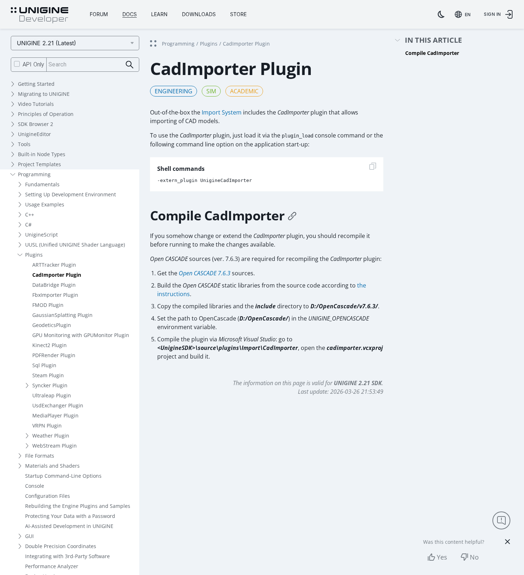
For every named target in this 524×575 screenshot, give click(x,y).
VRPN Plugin (47, 425)
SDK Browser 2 (35, 124)
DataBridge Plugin (54, 284)
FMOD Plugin (48, 304)
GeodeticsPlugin (51, 325)
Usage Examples (44, 204)
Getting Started (36, 83)
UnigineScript (41, 234)
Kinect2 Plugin (49, 345)
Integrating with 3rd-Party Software (67, 556)
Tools (24, 144)
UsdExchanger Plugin (57, 405)
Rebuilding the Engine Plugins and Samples (77, 505)
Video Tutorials (36, 103)
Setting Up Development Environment (70, 194)
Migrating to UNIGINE (44, 93)
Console (34, 485)
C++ (29, 214)
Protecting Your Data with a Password (70, 516)
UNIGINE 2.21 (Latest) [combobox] (46, 43)
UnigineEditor (34, 134)
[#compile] (292, 216)
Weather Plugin (50, 435)
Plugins (34, 254)
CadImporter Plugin (56, 274)
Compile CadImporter (432, 53)
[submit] (129, 65)
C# (28, 224)
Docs (129, 14)
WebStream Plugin (54, 445)
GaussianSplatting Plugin (62, 315)
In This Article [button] (433, 40)
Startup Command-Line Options (63, 475)
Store (238, 14)
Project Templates (39, 164)
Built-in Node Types (41, 154)
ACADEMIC (244, 91)
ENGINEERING (173, 91)
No (474, 557)
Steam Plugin (48, 375)
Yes (442, 557)
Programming (34, 174)
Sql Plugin (44, 365)
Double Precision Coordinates (60, 546)
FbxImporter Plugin (55, 294)
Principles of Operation (46, 114)
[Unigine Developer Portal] (39, 15)
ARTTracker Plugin (54, 264)
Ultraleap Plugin (51, 395)
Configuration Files (47, 495)
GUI (29, 536)
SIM (211, 91)
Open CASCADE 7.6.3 (204, 273)
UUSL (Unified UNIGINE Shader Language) (75, 244)
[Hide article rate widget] (507, 541)
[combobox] (464, 14)
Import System (222, 112)
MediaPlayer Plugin (55, 415)
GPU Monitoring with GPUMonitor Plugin (80, 335)
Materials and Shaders (52, 465)
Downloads (199, 14)
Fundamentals (42, 184)
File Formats (39, 455)
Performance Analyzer (51, 566)
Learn (159, 14)
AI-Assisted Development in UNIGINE (69, 526)
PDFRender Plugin (53, 355)
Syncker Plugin (49, 385)
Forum (99, 14)
